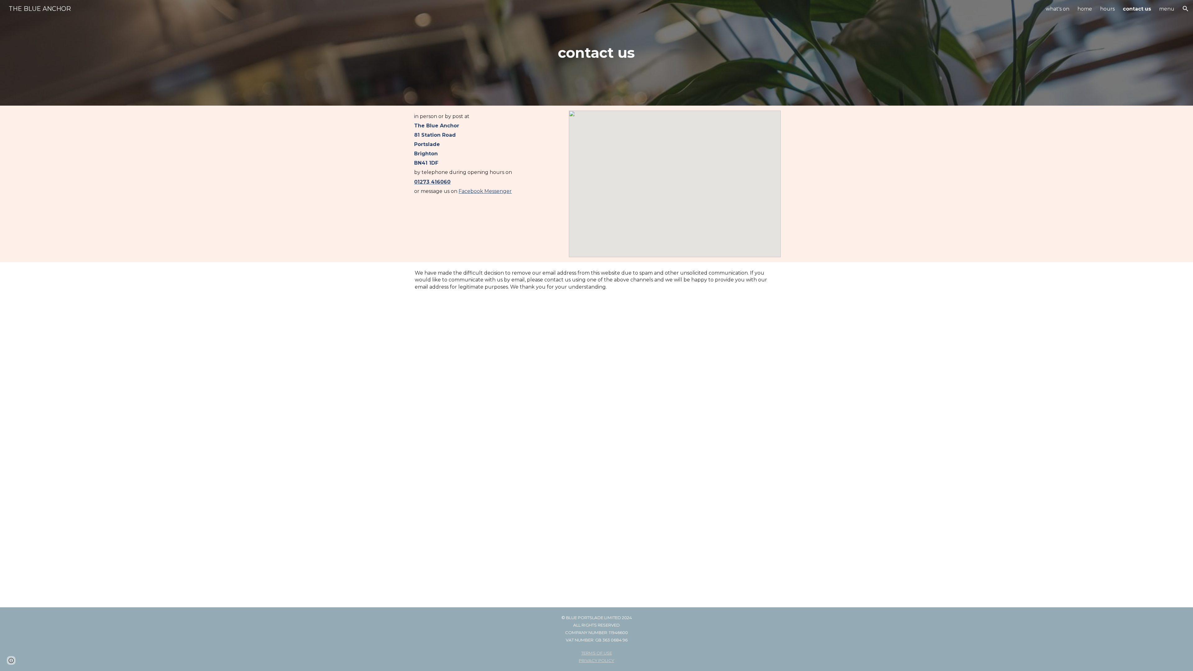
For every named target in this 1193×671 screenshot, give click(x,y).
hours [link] (1107, 9)
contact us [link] (1137, 9)
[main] (596, 53)
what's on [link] (1057, 9)
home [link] (1084, 9)
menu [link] (1166, 9)
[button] (1185, 8)
